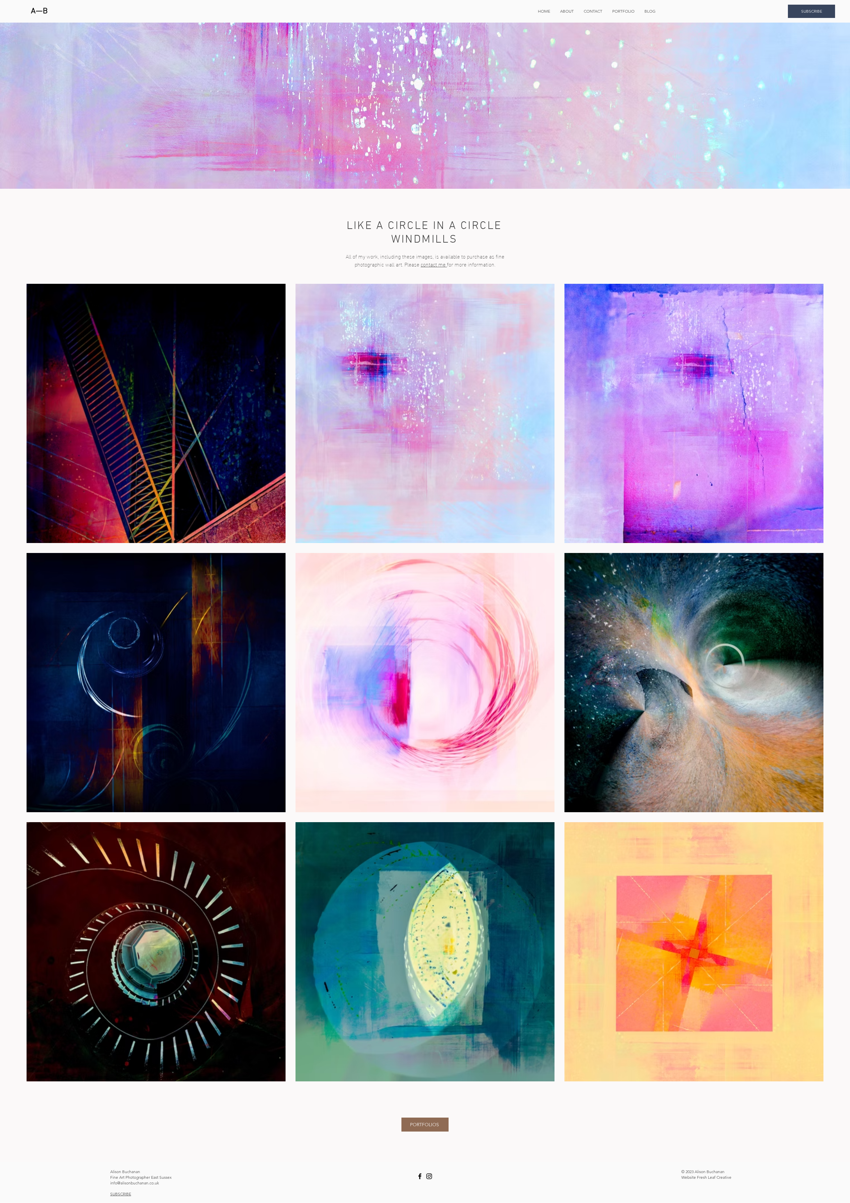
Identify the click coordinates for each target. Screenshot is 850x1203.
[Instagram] (429, 1176)
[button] (623, 11)
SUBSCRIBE (120, 1193)
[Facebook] (420, 1176)
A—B (39, 11)
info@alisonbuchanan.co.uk (134, 1182)
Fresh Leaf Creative (714, 1177)
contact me (434, 264)
